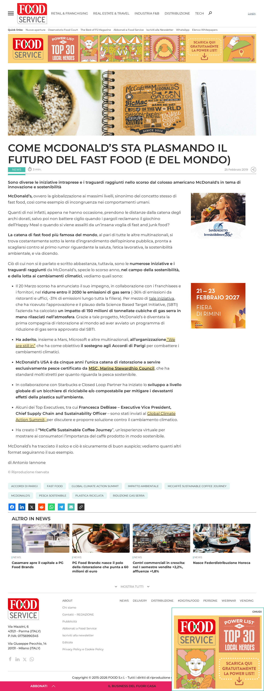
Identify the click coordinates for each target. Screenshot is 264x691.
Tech (199, 13)
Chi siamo (69, 607)
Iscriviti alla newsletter (78, 635)
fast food (55, 486)
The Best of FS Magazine (96, 29)
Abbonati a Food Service (129, 29)
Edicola (67, 642)
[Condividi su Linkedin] (21, 506)
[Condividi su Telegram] (61, 506)
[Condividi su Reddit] (41, 506)
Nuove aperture (35, 29)
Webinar (229, 600)
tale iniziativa (161, 298)
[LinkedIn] (18, 659)
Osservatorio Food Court (63, 29)
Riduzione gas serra (129, 495)
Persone (210, 600)
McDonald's (20, 495)
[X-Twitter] (25, 659)
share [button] (253, 169)
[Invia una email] (71, 506)
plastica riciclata (89, 495)
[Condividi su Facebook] (12, 506)
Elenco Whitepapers (204, 29)
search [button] (210, 13)
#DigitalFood (188, 600)
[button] (10, 13)
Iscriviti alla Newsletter (159, 29)
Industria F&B (147, 13)
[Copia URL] (80, 506)
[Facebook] (11, 659)
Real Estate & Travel (111, 13)
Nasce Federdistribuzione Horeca (221, 563)
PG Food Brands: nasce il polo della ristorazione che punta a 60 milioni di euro (100, 567)
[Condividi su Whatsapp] (51, 506)
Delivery (140, 600)
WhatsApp (182, 29)
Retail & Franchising (69, 13)
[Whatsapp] (31, 659)
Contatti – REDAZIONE (78, 614)
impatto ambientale (143, 486)
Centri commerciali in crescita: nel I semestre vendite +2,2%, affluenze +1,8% (159, 567)
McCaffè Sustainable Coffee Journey (197, 486)
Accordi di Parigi (24, 486)
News (17, 557)
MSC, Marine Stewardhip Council (121, 368)
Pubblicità (69, 621)
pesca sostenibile (52, 495)
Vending (247, 600)
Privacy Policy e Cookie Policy (83, 649)
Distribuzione (177, 13)
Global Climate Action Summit (95, 486)
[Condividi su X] (31, 506)
